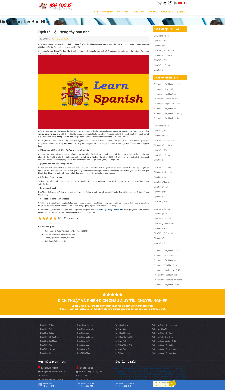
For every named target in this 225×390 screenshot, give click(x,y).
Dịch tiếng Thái (160, 228)
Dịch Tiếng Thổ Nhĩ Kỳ (163, 233)
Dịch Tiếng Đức (160, 60)
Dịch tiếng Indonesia (163, 172)
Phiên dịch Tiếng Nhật (163, 89)
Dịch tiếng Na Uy (161, 187)
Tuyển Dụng (167, 12)
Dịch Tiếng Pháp (161, 201)
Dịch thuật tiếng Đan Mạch (133, 369)
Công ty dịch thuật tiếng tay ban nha (59, 238)
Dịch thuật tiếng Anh (140, 366)
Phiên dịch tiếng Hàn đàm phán (167, 84)
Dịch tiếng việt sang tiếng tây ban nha (60, 234)
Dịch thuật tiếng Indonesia (160, 371)
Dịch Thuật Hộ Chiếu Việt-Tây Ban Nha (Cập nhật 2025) (67, 231)
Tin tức (153, 12)
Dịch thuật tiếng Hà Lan (172, 369)
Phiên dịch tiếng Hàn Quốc (165, 108)
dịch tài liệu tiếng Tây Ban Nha (110, 209)
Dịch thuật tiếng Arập (123, 366)
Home (95, 12)
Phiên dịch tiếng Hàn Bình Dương (168, 113)
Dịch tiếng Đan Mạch (163, 55)
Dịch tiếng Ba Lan (161, 45)
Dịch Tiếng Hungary (162, 167)
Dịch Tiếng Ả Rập (161, 36)
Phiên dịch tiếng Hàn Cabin (165, 94)
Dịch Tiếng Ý (159, 243)
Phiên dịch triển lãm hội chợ (166, 377)
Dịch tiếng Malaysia (162, 182)
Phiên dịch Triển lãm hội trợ (165, 98)
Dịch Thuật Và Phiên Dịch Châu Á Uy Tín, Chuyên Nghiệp (112, 300)
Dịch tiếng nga (160, 191)
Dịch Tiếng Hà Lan (162, 65)
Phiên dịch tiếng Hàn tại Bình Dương (147, 379)
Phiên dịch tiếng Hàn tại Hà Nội (141, 377)
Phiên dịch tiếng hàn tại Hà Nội (167, 103)
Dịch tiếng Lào (160, 177)
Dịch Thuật (122, 12)
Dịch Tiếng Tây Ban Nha (61, 39)
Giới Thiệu (107, 12)
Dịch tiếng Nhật (160, 196)
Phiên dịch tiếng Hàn (167, 374)
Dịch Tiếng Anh (160, 40)
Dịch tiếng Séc (160, 213)
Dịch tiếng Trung (161, 238)
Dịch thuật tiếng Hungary (138, 371)
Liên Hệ (181, 12)
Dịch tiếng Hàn (160, 70)
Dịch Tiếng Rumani (162, 209)
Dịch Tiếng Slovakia (162, 218)
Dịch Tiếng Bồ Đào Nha (164, 50)
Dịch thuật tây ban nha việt (55, 241)
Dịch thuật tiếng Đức (153, 369)
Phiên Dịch (139, 12)
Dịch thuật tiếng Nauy (149, 374)
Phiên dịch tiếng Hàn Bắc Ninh (167, 118)
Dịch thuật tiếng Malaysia (129, 374)
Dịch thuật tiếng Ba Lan (159, 366)
